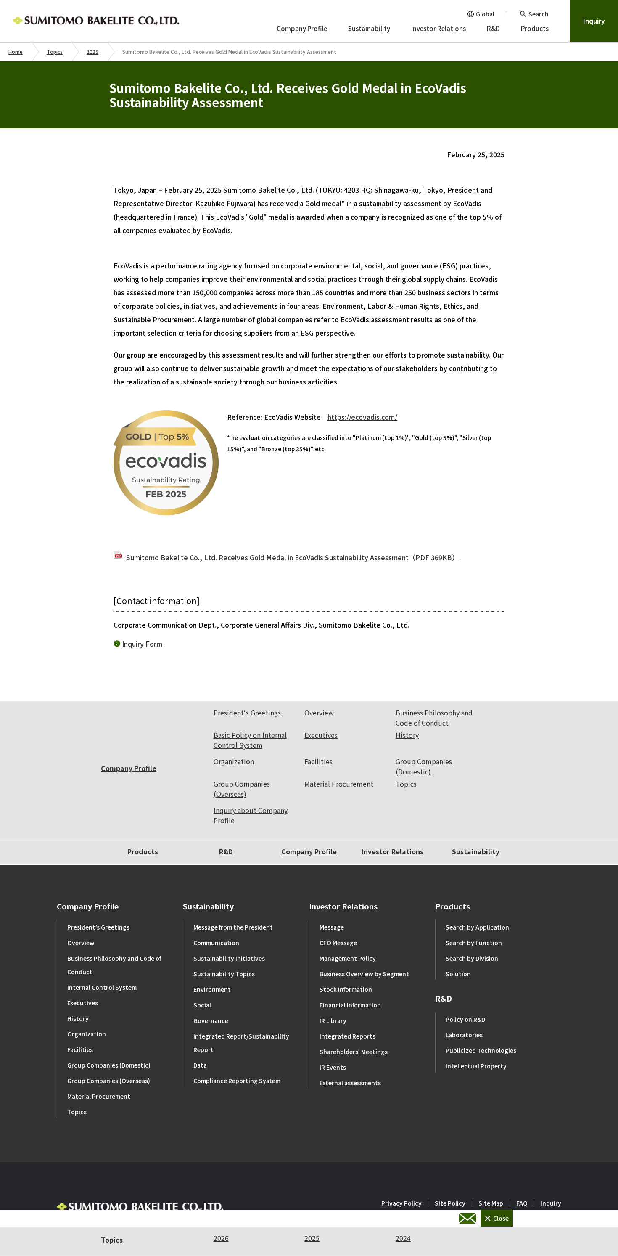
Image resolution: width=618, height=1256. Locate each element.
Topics (55, 51)
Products (142, 851)
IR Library (333, 1020)
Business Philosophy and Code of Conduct (434, 717)
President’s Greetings (98, 927)
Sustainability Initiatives (229, 958)
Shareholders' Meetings (354, 1051)
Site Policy (450, 1203)
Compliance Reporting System (236, 1080)
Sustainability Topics (224, 974)
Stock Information (346, 989)
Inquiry (594, 20)
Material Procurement (338, 784)
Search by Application (477, 927)
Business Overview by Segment (364, 974)
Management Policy (348, 958)
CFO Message (338, 942)
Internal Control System (102, 987)
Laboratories (464, 1035)
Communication (216, 942)
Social (202, 1005)
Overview (319, 712)
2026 (221, 1238)
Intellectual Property (476, 1066)
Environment (212, 989)
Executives (321, 735)
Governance (210, 1020)
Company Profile (128, 768)
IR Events (333, 1067)
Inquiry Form (142, 644)
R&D (226, 851)
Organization (234, 761)
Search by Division (472, 958)
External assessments (350, 1082)
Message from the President (233, 927)
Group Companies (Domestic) (424, 766)
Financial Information (350, 1005)
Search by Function (474, 942)
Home (15, 51)
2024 (403, 1238)
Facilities (318, 761)
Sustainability (475, 851)
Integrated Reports (347, 1036)
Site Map (490, 1203)
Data (200, 1065)
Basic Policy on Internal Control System (250, 740)
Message (332, 927)
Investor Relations (392, 851)
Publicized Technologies (481, 1050)
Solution (458, 974)
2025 (92, 51)
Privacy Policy (401, 1203)
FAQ (522, 1203)
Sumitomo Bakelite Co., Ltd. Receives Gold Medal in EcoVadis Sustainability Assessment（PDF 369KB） (292, 557)
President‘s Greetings (247, 712)
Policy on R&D (465, 1019)
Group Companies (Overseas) (242, 789)
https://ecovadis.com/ (362, 417)
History (407, 735)
